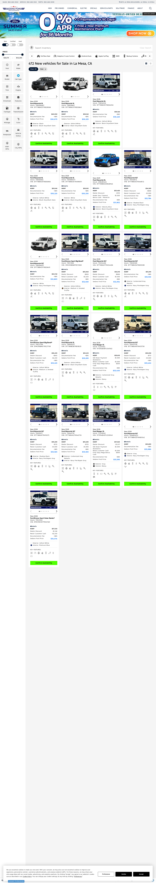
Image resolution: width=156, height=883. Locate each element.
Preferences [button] (78, 876)
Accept (141, 874)
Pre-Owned (59, 8)
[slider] (3, 54)
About (140, 8)
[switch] (5, 43)
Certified (12, 41)
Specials (93, 8)
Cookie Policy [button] (27, 876)
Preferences (106, 874)
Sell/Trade (120, 8)
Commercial (72, 8)
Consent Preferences (16, 881)
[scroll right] (149, 56)
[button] (150, 8)
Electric (83, 8)
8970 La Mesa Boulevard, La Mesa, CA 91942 (137, 2)
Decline (124, 874)
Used (20, 41)
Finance (131, 8)
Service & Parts (106, 8)
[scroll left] (32, 56)
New (50, 8)
